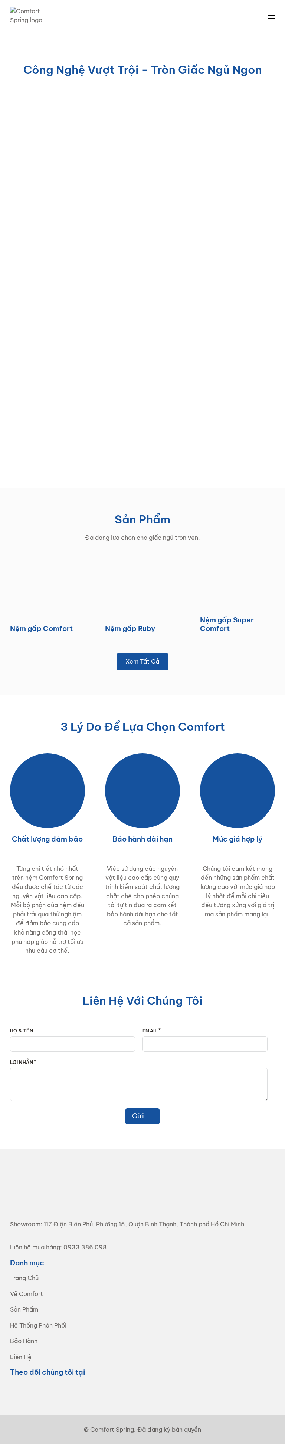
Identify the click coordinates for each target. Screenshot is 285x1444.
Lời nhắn (21, 1062)
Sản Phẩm (24, 1309)
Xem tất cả (142, 661)
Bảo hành (23, 1341)
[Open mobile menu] (271, 16)
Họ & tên (21, 1031)
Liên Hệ (21, 1357)
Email (150, 1031)
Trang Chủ (24, 1278)
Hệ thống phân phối (38, 1325)
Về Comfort (26, 1294)
